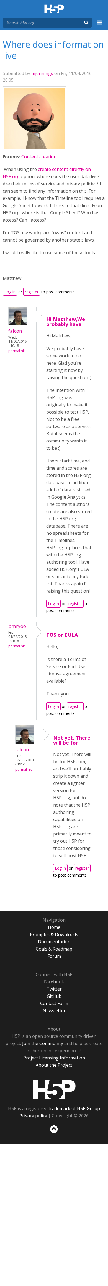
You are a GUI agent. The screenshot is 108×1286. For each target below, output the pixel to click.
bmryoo (17, 626)
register (31, 291)
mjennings (42, 73)
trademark (59, 1108)
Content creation (38, 157)
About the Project (54, 1065)
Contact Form (54, 1003)
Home (54, 927)
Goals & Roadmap (54, 949)
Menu (99, 25)
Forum (54, 956)
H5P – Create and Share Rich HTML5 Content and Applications (54, 9)
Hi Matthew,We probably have (65, 321)
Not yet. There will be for (71, 740)
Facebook (54, 982)
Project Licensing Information (54, 1058)
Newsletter (54, 1011)
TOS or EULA (62, 634)
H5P (54, 1089)
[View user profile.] (34, 147)
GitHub (54, 996)
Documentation (54, 942)
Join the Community (42, 1043)
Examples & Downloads (54, 934)
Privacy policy (33, 1116)
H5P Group (88, 1108)
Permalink (16, 351)
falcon (15, 331)
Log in (10, 291)
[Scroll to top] (54, 1133)
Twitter (54, 989)
